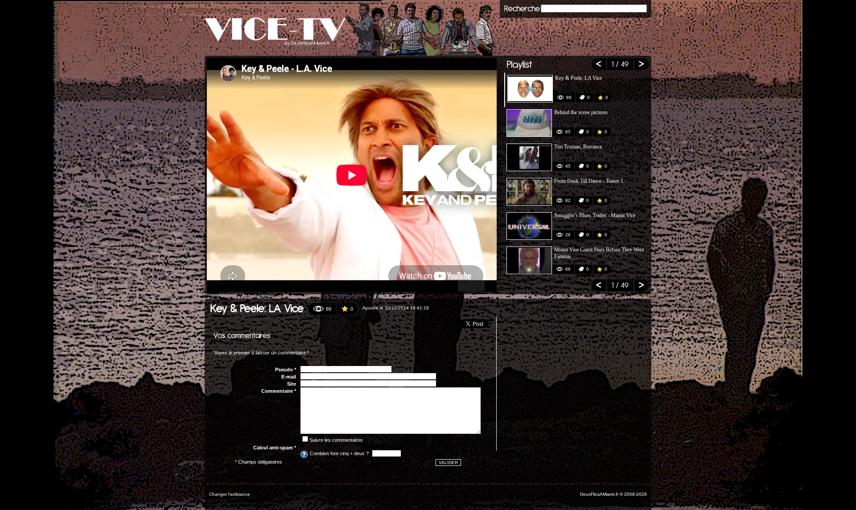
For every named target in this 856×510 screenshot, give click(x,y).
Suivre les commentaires (336, 440)
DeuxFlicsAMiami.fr (310, 43)
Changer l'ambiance (229, 494)
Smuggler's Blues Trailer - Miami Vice (594, 215)
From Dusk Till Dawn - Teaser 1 (588, 181)
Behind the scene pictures (581, 112)
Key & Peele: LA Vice (578, 78)
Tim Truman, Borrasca (578, 147)
